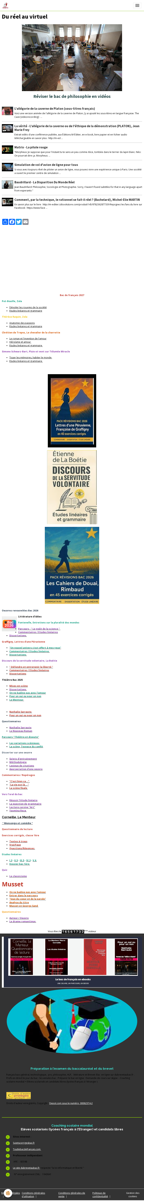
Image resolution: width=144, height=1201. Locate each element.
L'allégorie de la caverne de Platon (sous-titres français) (54, 109)
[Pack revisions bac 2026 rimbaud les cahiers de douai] (72, 565)
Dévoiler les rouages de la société (28, 307)
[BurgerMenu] (137, 5)
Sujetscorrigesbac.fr (24, 1142)
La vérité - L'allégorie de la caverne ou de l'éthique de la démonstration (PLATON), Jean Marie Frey (77, 128)
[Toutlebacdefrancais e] (72, 962)
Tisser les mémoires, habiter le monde (30, 357)
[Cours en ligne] (72, 1021)
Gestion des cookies (132, 1194)
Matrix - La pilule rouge (31, 147)
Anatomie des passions (22, 323)
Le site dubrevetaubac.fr (26, 1167)
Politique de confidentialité (100, 1194)
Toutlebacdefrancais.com (27, 1149)
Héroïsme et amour (20, 342)
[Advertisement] (72, 251)
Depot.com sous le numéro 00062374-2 (71, 1103)
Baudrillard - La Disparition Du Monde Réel (44, 182)
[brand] (6, 5)
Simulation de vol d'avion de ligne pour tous (46, 165)
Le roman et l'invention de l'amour (27, 338)
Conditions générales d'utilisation (33, 1194)
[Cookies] (8, 1193)
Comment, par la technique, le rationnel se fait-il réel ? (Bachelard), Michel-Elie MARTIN (77, 200)
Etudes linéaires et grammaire (25, 310)
